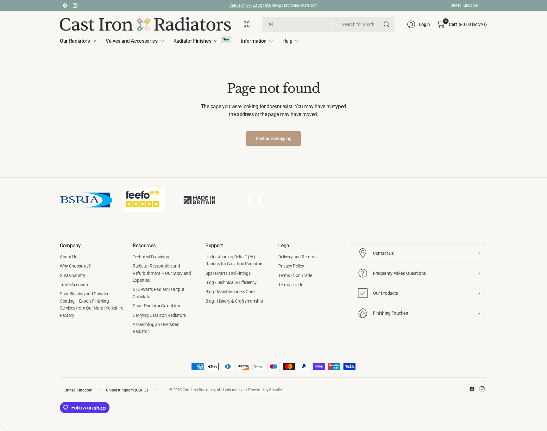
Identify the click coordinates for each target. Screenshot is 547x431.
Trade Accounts (74, 284)
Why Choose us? (75, 265)
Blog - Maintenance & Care (230, 291)
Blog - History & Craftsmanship (234, 301)
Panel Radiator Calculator (156, 305)
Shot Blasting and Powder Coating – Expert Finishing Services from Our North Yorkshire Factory (91, 304)
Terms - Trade (290, 284)
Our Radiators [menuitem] (75, 41)
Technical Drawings (151, 256)
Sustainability (72, 275)
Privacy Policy (291, 265)
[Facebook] (65, 5)
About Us (68, 256)
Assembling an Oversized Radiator (156, 328)
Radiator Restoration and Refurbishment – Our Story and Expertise (162, 273)
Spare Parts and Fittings (227, 273)
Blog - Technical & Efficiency (231, 282)
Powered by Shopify (265, 389)
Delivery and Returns (297, 256)
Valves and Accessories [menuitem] (132, 41)
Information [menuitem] (253, 41)
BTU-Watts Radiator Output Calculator (158, 293)
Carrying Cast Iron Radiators (159, 315)
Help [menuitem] (287, 41)
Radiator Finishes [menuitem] (192, 41)
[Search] (386, 24)
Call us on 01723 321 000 (250, 5)
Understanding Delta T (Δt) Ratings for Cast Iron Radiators (234, 260)
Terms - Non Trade (295, 275)
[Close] (2, 426)
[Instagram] (75, 5)
